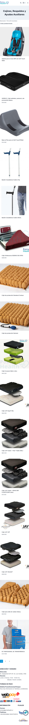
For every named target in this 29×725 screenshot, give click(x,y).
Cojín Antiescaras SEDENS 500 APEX (12, 255)
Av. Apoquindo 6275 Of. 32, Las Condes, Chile (13, 673)
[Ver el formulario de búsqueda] (20, 3)
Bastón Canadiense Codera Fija (11, 180)
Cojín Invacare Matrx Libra (9, 371)
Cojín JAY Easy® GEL (8, 411)
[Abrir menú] (27, 3)
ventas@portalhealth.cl (6, 710)
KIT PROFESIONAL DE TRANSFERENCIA (13, 651)
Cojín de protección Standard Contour (13, 295)
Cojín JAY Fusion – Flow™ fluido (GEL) (12, 450)
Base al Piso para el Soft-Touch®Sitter (13, 140)
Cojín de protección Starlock (10, 333)
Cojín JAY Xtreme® (7, 572)
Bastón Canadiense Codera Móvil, (11, 217)
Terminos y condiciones (21, 689)
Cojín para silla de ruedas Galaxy (11, 611)
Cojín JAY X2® (6, 532)
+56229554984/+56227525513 (9, 714)
